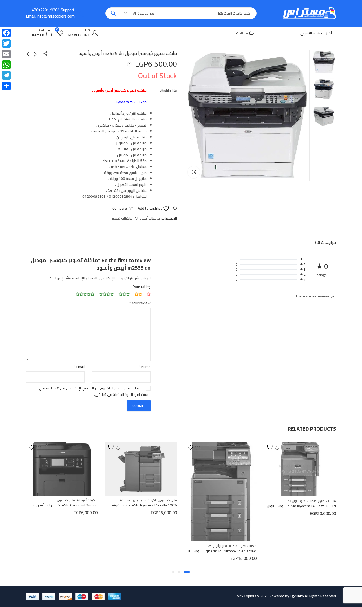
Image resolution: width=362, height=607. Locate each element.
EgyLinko (297, 595)
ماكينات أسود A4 (147, 218)
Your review (140, 303)
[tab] (325, 242)
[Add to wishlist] (267, 447)
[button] (194, 172)
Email (79, 367)
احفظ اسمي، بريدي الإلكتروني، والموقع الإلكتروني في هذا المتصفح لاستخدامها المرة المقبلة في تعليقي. (95, 391)
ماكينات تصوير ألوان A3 (297, 545)
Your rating (142, 286)
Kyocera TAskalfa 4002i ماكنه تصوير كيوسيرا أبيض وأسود (207, 505)
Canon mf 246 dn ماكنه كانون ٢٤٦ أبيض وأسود (136, 505)
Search (113, 13)
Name (145, 367)
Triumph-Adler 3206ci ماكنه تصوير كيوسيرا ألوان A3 (291, 551)
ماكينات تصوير (122, 218)
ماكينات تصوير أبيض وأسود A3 (213, 500)
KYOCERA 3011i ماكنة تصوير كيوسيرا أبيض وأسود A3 (52, 518)
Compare (119, 208)
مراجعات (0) (325, 242)
